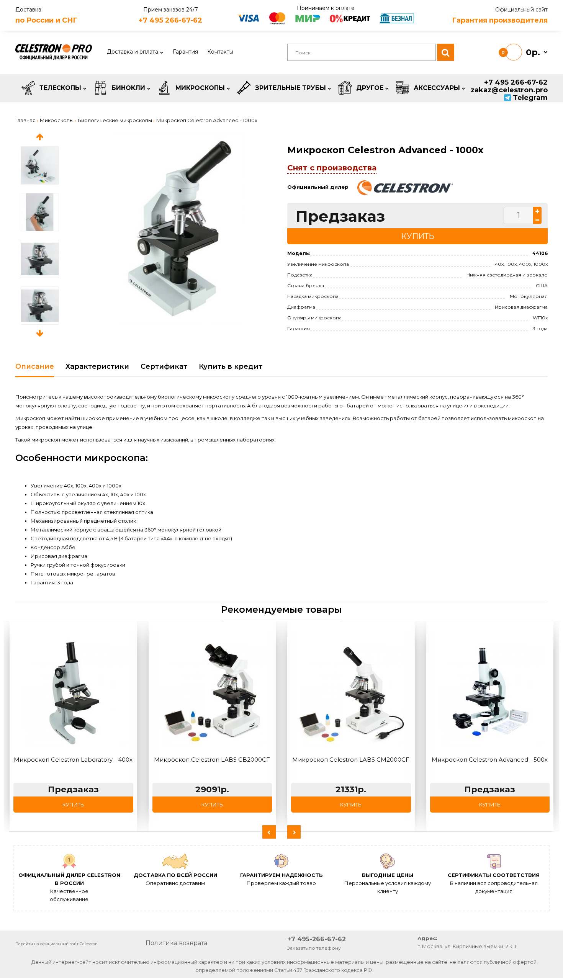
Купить (73, 804)
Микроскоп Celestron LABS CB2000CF (212, 759)
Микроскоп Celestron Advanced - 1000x (206, 120)
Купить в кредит (230, 366)
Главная (25, 120)
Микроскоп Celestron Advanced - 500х (490, 759)
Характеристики (97, 366)
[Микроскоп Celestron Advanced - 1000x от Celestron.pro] (179, 228)
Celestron (89, 943)
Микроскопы (57, 120)
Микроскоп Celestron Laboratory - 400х (73, 759)
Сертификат (164, 366)
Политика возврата (176, 943)
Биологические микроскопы (115, 120)
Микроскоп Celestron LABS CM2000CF (350, 759)
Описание (34, 366)
